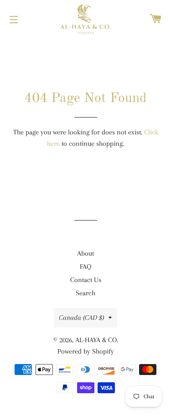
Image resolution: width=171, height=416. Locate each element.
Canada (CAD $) (81, 317)
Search (85, 293)
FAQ (85, 266)
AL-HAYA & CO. (96, 340)
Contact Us (85, 280)
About (85, 253)
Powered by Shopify (85, 351)
